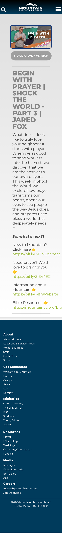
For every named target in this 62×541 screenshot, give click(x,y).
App (6, 477)
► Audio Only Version (31, 55)
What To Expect (13, 347)
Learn (6, 388)
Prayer (7, 436)
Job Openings (12, 492)
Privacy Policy (22, 505)
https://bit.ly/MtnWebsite (35, 294)
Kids (5, 411)
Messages (9, 465)
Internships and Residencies (20, 488)
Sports (7, 424)
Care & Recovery (13, 403)
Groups (7, 380)
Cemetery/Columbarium (18, 449)
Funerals (8, 453)
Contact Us (10, 356)
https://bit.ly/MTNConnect (36, 254)
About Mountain (13, 339)
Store (6, 360)
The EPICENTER (13, 407)
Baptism (8, 392)
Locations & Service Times (19, 343)
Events (7, 376)
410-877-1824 (40, 505)
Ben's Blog (9, 473)
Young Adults (11, 420)
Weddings (9, 445)
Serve (6, 384)
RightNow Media (13, 469)
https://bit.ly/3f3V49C (31, 276)
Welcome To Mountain (17, 371)
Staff (6, 351)
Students (8, 416)
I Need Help (10, 441)
